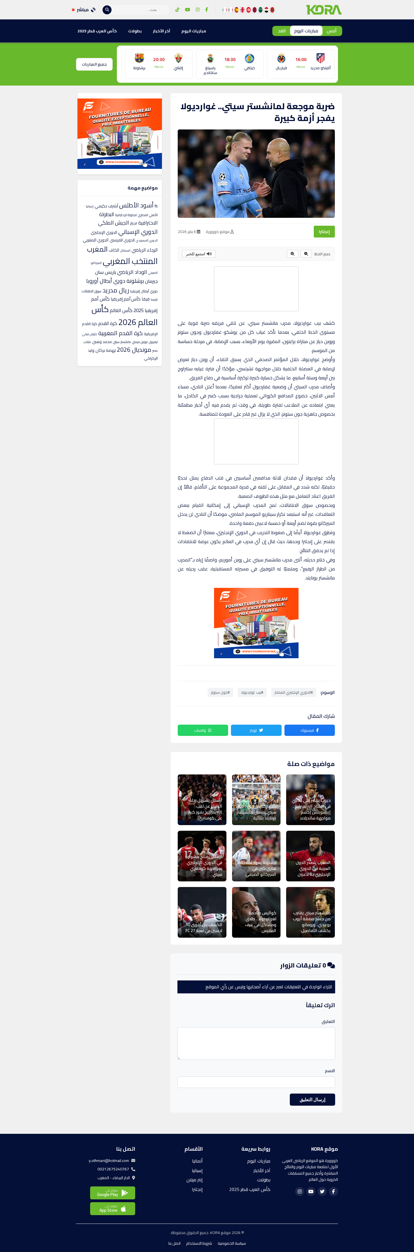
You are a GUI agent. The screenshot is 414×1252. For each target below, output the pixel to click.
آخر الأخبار (161, 31)
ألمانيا (197, 1161)
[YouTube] (187, 10)
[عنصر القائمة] (272, 10)
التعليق (328, 1021)
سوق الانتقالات (91, 291)
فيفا (146, 299)
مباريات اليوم (306, 30)
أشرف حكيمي (106, 206)
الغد (282, 30)
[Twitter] (322, 1191)
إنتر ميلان (194, 1179)
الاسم (330, 1070)
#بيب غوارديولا (252, 692)
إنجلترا (324, 231)
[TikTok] (177, 10)
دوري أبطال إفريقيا (144, 291)
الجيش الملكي (113, 223)
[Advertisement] (256, 288)
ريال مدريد (116, 290)
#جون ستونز (220, 692)
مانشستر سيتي (122, 342)
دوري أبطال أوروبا (105, 281)
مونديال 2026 (134, 349)
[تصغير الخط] (306, 254)
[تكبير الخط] (292, 254)
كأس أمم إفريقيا (126, 299)
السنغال (125, 250)
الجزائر (133, 223)
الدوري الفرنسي (122, 240)
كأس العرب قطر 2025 (97, 31)
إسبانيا (90, 206)
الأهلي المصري (148, 215)
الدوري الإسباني (138, 231)
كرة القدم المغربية (120, 333)
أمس (332, 30)
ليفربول (153, 342)
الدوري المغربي (95, 240)
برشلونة (135, 281)
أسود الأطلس (136, 205)
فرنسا (154, 299)
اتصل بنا (174, 1243)
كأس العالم (121, 310)
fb (156, 206)
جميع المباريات (94, 64)
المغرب (97, 249)
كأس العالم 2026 (125, 316)
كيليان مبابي (89, 334)
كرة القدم (107, 323)
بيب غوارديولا (307, 323)
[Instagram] (198, 10)
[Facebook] (206, 10)
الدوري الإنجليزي (104, 232)
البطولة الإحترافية (126, 215)
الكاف (114, 250)
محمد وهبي (102, 341)
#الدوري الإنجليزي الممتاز (294, 692)
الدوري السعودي (147, 240)
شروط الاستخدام (199, 1243)
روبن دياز (199, 359)
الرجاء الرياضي (145, 250)
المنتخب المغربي (130, 261)
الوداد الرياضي (132, 272)
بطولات (135, 31)
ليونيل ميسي (140, 342)
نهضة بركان (105, 350)
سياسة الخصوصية (232, 1243)
